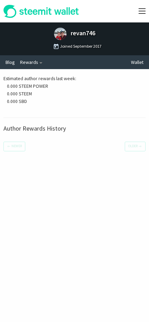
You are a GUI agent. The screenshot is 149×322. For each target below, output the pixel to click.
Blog (10, 62)
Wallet (137, 62)
